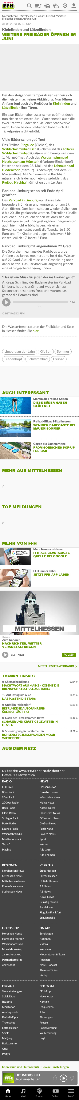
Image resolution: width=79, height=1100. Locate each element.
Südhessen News (12, 891)
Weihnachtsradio (12, 834)
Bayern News (48, 834)
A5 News (45, 891)
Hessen (7, 775)
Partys (6, 1054)
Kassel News (47, 808)
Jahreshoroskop (11, 954)
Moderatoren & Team (52, 954)
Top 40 (6, 844)
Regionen (9, 865)
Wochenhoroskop (12, 944)
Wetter (56, 4)
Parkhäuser (46, 907)
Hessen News (48, 787)
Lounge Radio (10, 829)
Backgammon (10, 1043)
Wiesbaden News (50, 797)
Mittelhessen (27, 16)
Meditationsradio (12, 839)
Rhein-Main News (12, 886)
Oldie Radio (9, 813)
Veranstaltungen (12, 991)
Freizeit (8, 985)
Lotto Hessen (10, 1028)
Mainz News (47, 802)
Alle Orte (45, 849)
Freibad (58, 359)
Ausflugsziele (10, 1012)
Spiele (5, 1033)
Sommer (63, 351)
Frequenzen (47, 1007)
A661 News (47, 897)
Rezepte (7, 1002)
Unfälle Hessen (49, 881)
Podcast (39, 1096)
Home (8, 1096)
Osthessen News (12, 876)
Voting (43, 975)
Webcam (65, 4)
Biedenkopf (13, 359)
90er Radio (8, 797)
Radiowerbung (48, 1028)
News (44, 781)
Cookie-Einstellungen (55, 1067)
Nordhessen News (13, 871)
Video (55, 1096)
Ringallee (27, 145)
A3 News (45, 886)
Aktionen (45, 939)
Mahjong (7, 1038)
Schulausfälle (47, 918)
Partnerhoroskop (12, 960)
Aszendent (8, 965)
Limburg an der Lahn (19, 351)
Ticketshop (8, 1022)
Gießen (45, 351)
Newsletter (46, 996)
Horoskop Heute (12, 933)
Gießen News (48, 823)
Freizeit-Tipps (10, 1017)
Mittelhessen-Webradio (56, 666)
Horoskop (10, 928)
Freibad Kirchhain (15, 182)
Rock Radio (8, 808)
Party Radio (9, 823)
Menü (71, 1096)
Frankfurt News (49, 792)
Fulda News (47, 829)
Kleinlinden (61, 103)
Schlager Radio (10, 818)
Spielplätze (8, 996)
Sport (43, 839)
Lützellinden (11, 107)
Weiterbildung (48, 1033)
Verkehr (46, 865)
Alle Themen (47, 855)
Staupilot (47, 4)
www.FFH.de (27, 770)
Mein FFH (74, 4)
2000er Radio (10, 802)
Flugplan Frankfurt (50, 912)
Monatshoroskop (12, 949)
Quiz (5, 1049)
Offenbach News (50, 818)
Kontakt (44, 1002)
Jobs (42, 1012)
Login (43, 1038)
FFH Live (7, 787)
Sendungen (46, 933)
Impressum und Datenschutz (20, 1067)
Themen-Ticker (17, 676)
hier (36, 331)
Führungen (46, 1017)
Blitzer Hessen (48, 876)
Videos (44, 944)
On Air (45, 928)
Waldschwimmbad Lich (19, 149)
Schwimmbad (38, 359)
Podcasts (45, 960)
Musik (23, 1096)
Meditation (8, 1007)
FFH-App (45, 991)
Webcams (45, 949)
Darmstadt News (50, 813)
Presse (44, 1022)
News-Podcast (48, 965)
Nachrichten (9, 16)
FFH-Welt (47, 985)
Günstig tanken (49, 902)
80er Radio (8, 792)
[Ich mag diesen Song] (55, 1078)
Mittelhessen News (13, 881)
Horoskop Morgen (13, 939)
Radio (7, 781)
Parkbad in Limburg (23, 200)
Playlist (38, 4)
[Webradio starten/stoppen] (63, 1078)
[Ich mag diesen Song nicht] (71, 1078)
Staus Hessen (48, 871)
